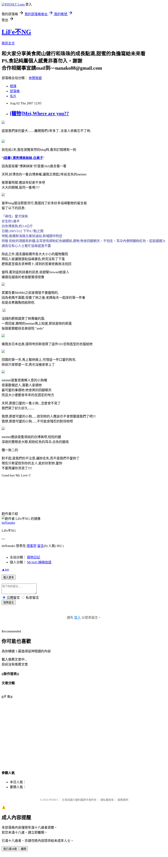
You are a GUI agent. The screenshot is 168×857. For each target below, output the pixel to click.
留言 (40, 546)
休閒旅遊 (35, 78)
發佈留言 (8, 602)
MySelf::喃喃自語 (39, 562)
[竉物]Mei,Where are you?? (39, 113)
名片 (13, 96)
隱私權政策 (107, 799)
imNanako (8, 522)
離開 (23, 848)
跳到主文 (8, 43)
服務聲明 (123, 799)
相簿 (13, 86)
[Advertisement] (50, 494)
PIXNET (53, 799)
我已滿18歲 (10, 848)
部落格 (15, 91)
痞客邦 (31, 546)
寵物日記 (33, 557)
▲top (5, 569)
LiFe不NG (16, 32)
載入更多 (8, 577)
